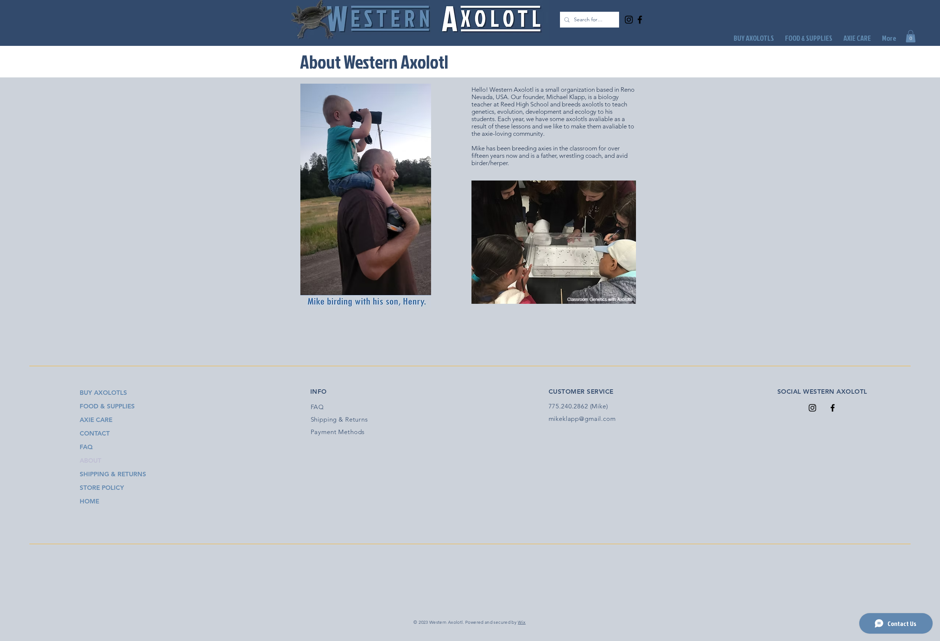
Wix (521, 622)
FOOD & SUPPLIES (107, 406)
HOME (89, 501)
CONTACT (95, 433)
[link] (910, 36)
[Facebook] (639, 19)
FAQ (86, 447)
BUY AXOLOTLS (103, 392)
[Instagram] (628, 19)
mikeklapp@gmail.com (582, 418)
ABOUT (90, 460)
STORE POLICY (102, 487)
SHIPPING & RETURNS (112, 474)
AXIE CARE (96, 419)
